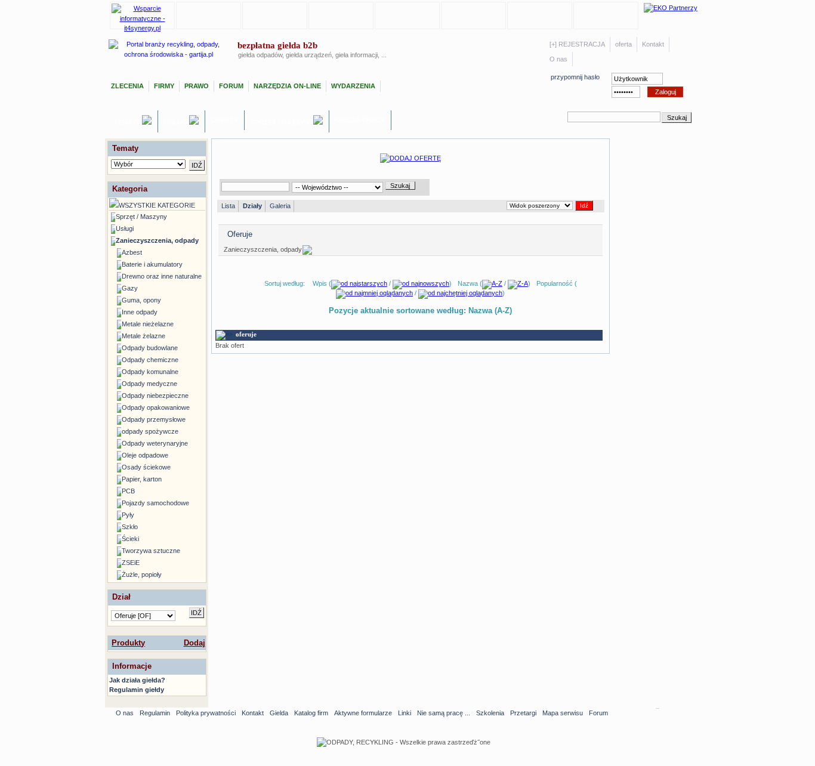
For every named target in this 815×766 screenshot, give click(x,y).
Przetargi (523, 712)
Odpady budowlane (150, 347)
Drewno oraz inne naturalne (162, 276)
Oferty (224, 119)
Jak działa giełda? (137, 680)
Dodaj (194, 642)
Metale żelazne (143, 335)
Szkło (130, 526)
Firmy (164, 85)
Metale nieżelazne (148, 324)
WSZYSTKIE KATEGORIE (157, 205)
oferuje (246, 334)
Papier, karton (142, 479)
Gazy (130, 288)
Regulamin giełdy (136, 689)
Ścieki (130, 538)
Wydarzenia (353, 85)
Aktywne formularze (363, 712)
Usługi (176, 122)
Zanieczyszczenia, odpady (157, 240)
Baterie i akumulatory (152, 264)
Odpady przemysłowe (154, 419)
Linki (404, 712)
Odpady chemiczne (150, 359)
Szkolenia (490, 712)
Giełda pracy (360, 119)
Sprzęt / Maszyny (282, 122)
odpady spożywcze (150, 431)
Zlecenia (127, 85)
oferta (623, 44)
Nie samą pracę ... (443, 712)
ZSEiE (131, 562)
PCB (128, 491)
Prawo (196, 85)
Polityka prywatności (206, 712)
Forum (231, 85)
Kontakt (653, 44)
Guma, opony (141, 300)
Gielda (279, 712)
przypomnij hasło (575, 77)
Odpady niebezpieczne (155, 395)
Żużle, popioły (142, 574)
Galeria (280, 205)
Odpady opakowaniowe (156, 407)
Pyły (128, 514)
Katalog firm (311, 712)
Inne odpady (140, 312)
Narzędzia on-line (287, 85)
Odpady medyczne (149, 383)
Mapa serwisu (562, 712)
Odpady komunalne (150, 371)
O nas (558, 59)
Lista (228, 205)
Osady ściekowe (146, 467)
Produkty (128, 642)
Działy (252, 205)
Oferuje (239, 234)
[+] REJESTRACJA (577, 44)
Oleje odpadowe (145, 455)
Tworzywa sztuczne (151, 550)
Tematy (128, 122)
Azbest (132, 252)
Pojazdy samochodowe (155, 502)
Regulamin (155, 712)
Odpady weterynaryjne (155, 443)
